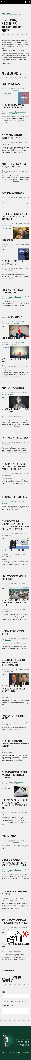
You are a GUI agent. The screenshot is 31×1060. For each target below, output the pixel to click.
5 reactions (8, 697)
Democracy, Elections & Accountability (12, 14)
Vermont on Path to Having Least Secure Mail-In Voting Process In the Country (13, 466)
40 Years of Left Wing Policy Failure (14, 717)
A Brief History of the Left (13, 549)
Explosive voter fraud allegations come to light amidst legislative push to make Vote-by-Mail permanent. (15, 525)
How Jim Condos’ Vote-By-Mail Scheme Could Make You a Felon (15, 921)
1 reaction (16, 90)
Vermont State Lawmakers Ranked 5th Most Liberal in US (14, 106)
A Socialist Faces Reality (12, 316)
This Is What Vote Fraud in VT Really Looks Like (14, 291)
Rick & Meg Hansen (20, 112)
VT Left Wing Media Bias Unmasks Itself (15, 945)
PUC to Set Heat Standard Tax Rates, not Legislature (14, 165)
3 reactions (8, 929)
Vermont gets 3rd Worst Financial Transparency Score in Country (15, 743)
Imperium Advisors (22, 1054)
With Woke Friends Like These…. (15, 496)
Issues (8, 13)
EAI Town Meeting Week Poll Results (13, 632)
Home (3, 13)
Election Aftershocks (11, 83)
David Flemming (19, 142)
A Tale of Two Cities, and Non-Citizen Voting (14, 577)
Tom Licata (17, 554)
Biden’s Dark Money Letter (13, 387)
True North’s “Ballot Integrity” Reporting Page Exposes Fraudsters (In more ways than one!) (15, 804)
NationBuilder (14, 1054)
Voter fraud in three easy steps (15, 437)
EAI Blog (11, 88)
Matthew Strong (19, 442)
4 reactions (10, 173)
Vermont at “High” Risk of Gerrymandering (12, 262)
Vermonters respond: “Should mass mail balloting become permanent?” (14, 775)
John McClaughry (19, 88)
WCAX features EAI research (13, 192)
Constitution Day (9, 835)
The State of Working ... (12, 729)
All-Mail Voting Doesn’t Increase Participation (15, 410)
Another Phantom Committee (14, 337)
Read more (8, 93)
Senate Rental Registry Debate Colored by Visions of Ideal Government (14, 216)
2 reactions (8, 144)
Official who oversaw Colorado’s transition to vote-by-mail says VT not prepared (15, 863)
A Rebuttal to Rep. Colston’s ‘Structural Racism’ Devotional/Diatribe (13, 662)
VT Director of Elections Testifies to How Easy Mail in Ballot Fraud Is (14, 689)
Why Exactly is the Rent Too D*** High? (15, 360)
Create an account (21, 1001)
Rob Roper (18, 297)
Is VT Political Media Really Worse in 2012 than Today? (13, 136)
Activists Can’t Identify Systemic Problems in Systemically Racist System (15, 602)
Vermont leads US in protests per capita (14, 893)
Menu (5, 2)
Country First (8, 239)
